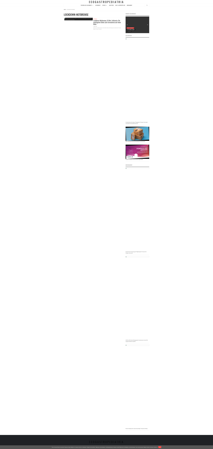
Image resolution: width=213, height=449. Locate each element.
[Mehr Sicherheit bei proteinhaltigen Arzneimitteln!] (137, 133)
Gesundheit (98, 5)
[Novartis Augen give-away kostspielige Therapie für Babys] (137, 386)
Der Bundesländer (131, 29)
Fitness (104, 5)
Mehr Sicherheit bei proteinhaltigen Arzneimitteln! (135, 141)
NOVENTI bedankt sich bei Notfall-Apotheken (134, 159)
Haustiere (111, 5)
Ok (159, 447)
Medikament (129, 5)
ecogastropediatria (106, 442)
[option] (137, 24)
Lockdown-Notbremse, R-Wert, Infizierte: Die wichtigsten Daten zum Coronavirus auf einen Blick (107, 22)
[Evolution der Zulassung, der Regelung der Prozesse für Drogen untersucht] (137, 209)
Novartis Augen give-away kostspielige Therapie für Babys (137, 428)
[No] (211, 447)
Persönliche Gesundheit (86, 5)
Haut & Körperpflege (120, 5)
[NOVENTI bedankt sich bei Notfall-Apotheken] (137, 151)
